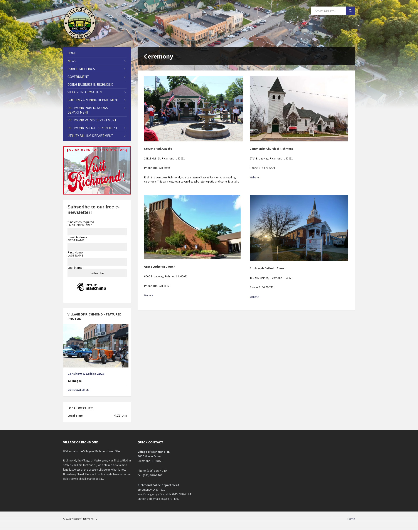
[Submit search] (350, 11)
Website (254, 177)
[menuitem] (97, 53)
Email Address (79, 225)
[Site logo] (79, 38)
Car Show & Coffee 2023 (85, 373)
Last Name (75, 255)
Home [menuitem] (351, 519)
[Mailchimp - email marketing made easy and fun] (91, 290)
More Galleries (78, 390)
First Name (75, 240)
